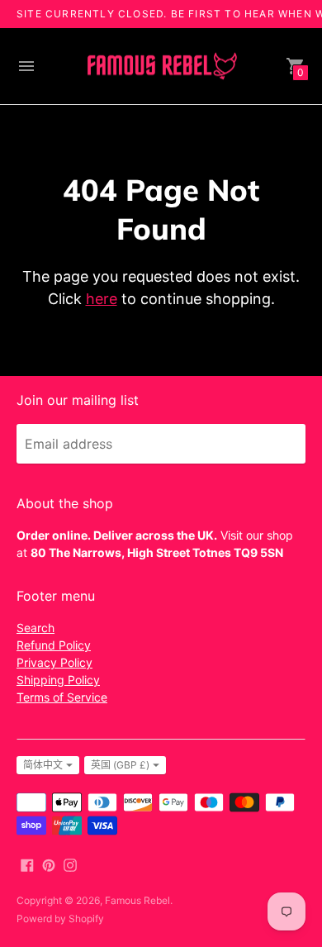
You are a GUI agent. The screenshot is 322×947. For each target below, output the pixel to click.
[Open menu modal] (26, 66)
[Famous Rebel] (161, 66)
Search (35, 628)
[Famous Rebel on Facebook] (27, 863)
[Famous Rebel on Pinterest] (48, 863)
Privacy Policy (54, 662)
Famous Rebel (137, 900)
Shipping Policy (58, 680)
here (101, 298)
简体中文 (43, 765)
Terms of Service (62, 697)
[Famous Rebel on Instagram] (70, 863)
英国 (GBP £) (120, 765)
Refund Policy (54, 645)
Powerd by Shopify (60, 918)
